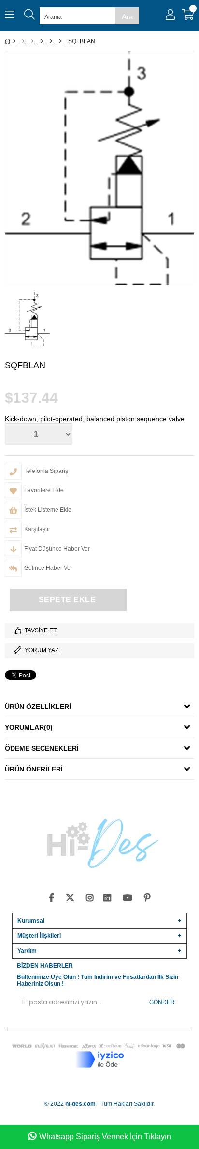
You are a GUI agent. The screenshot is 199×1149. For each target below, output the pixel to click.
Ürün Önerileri (34, 769)
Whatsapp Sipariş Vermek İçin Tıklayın (105, 1137)
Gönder (162, 1002)
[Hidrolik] (32, 41)
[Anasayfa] (14, 41)
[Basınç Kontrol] (51, 41)
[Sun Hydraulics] (60, 41)
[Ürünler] (23, 41)
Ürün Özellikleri (38, 706)
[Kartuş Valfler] (42, 41)
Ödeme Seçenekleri (42, 748)
